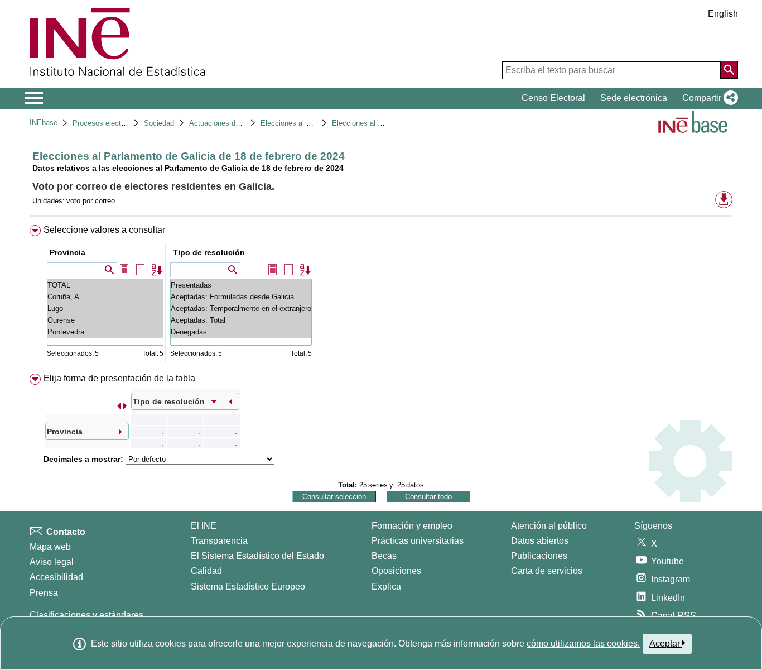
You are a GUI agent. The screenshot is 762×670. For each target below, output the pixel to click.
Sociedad (159, 123)
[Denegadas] (241, 332)
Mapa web (50, 547)
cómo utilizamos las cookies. (583, 643)
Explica (386, 586)
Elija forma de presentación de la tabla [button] (119, 378)
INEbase (43, 122)
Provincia (67, 252)
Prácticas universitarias (418, 540)
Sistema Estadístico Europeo (248, 586)
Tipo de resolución (209, 252)
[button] (708, 98)
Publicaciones (539, 556)
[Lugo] (105, 308)
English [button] (723, 13)
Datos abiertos (539, 540)
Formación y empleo (412, 525)
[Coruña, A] (105, 297)
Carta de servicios (546, 571)
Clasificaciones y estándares (86, 615)
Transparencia (219, 540)
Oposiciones (396, 571)
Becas (384, 556)
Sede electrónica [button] (633, 98)
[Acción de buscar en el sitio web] (729, 70)
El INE (203, 525)
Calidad (206, 571)
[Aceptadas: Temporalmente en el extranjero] (241, 308)
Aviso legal (52, 562)
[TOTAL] (105, 285)
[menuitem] (381, 296)
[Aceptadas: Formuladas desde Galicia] (241, 297)
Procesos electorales (107, 123)
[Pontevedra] (105, 332)
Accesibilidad (56, 577)
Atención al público (549, 525)
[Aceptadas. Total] (241, 320)
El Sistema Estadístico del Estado (257, 556)
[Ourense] (105, 320)
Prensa (44, 592)
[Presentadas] (241, 285)
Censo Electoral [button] (553, 98)
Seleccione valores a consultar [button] (104, 229)
